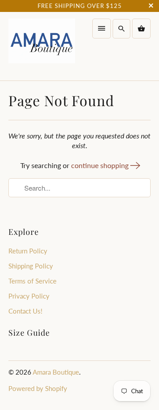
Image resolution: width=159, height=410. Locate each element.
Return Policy (27, 251)
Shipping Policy (30, 266)
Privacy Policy (28, 296)
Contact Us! (25, 311)
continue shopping (100, 165)
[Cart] (141, 28)
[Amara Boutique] (41, 46)
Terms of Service (32, 281)
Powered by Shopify (37, 388)
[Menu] (101, 28)
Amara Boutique (56, 372)
